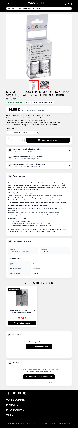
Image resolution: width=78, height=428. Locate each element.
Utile (9, 414)
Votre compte (15, 399)
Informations (15, 409)
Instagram (25, 393)
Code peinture (11, 128)
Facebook (9, 393)
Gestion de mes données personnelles (59, 383)
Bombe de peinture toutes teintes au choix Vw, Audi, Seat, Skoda (22, 311)
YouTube (19, 393)
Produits (12, 404)
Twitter (14, 393)
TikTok (30, 393)
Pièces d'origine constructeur (19, 252)
